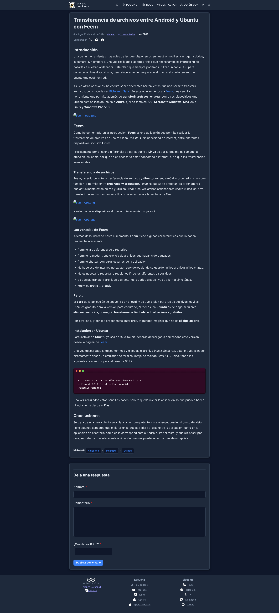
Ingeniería (111, 450)
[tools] (203, 4)
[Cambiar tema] (209, 4)
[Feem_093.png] (139, 219)
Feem (169, 91)
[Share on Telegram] (102, 40)
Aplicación (93, 450)
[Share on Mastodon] (96, 40)
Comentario (82, 503)
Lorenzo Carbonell (91, 586)
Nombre (80, 487)
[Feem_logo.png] (139, 115)
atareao (111, 34)
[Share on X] (90, 40)
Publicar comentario (88, 562)
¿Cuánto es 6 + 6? (87, 544)
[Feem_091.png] (139, 202)
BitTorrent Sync (119, 91)
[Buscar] (117, 4)
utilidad (128, 450)
